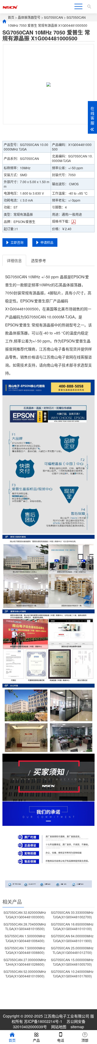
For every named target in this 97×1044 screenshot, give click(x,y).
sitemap (77, 1026)
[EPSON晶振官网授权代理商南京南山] (10, 6)
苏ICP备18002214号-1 (43, 1021)
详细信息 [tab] (14, 260)
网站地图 (58, 1026)
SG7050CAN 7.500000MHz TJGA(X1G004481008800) (25, 950)
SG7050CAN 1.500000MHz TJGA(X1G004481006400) (25, 938)
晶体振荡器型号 (29, 17)
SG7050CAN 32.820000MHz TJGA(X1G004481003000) (25, 914)
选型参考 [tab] (38, 260)
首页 (11, 17)
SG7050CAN (53, 17)
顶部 (84, 1040)
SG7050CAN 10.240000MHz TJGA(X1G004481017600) (72, 973)
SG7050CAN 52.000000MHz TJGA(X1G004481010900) (25, 973)
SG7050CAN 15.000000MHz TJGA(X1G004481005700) (72, 961)
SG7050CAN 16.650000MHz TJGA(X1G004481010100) (72, 926)
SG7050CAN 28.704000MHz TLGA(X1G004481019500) (25, 926)
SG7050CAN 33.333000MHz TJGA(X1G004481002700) (72, 914)
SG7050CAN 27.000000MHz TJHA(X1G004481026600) (25, 961)
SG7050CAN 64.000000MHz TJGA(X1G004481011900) (72, 938)
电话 (60, 1040)
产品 (36, 1040)
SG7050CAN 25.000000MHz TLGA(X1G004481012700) (72, 950)
